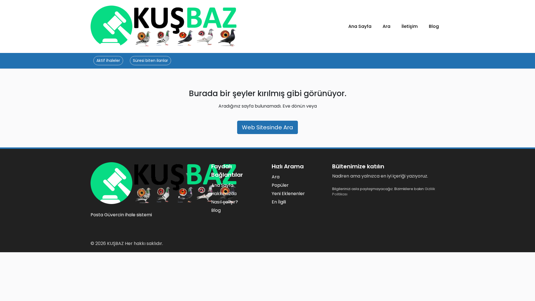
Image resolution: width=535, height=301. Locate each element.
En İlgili (279, 202)
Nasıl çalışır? (224, 202)
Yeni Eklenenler (288, 193)
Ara (386, 26)
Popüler (280, 185)
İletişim (410, 26)
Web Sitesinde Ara (267, 127)
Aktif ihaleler (108, 60)
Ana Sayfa (359, 26)
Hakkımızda (224, 193)
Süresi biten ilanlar (150, 60)
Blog (434, 26)
